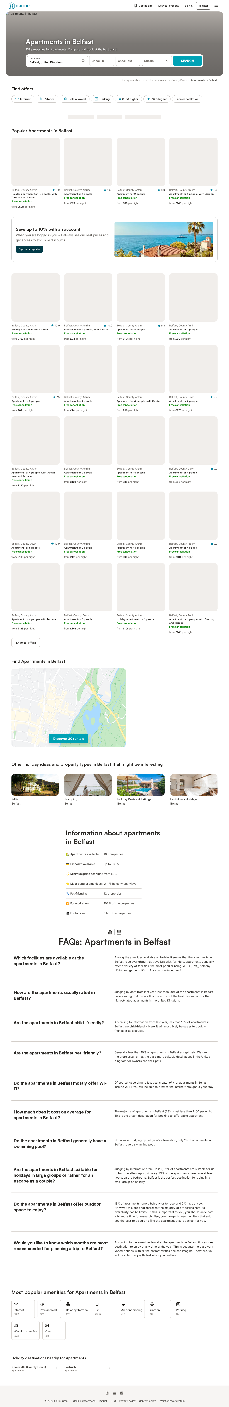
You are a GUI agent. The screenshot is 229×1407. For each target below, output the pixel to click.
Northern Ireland (158, 80)
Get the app (146, 5)
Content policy (147, 1400)
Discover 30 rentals (68, 739)
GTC (113, 1400)
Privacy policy (127, 1400)
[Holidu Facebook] (121, 1393)
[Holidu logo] (26, 6)
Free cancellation (187, 99)
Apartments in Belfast (204, 80)
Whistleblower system (171, 1400)
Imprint (103, 1400)
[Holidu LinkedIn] (114, 1393)
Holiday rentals (129, 80)
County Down (179, 80)
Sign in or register (29, 249)
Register (203, 5)
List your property (168, 5)
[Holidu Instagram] (107, 1393)
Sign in (189, 5)
